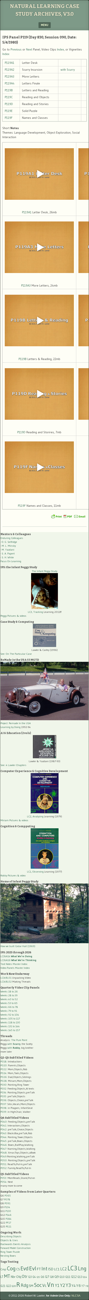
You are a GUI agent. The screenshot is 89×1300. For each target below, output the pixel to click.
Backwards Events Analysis (15, 1244)
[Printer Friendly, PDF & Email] (68, 516)
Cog (11, 1268)
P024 (3, 1073)
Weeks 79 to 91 (8, 1010)
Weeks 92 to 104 (9, 1014)
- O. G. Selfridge (8, 541)
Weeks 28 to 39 (8, 995)
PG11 (8, 1226)
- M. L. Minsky (8, 545)
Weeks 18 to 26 (9, 991)
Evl (32, 1268)
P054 (3, 1181)
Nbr (13, 1277)
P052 (3, 1168)
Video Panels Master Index (15, 967)
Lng (82, 1268)
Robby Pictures (8, 875)
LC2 (63, 1268)
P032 (3, 1088)
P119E (9, 111)
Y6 (78, 1285)
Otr (24, 1276)
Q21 (2, 1286)
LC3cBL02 (6, 981)
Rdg (24, 1285)
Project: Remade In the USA (15, 723)
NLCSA (76, 1295)
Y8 (86, 1286)
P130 (8, 1211)
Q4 (34, 1277)
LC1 (57, 1269)
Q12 (74, 1277)
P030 (3, 1084)
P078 (7, 1199)
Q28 (14, 1286)
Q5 (38, 1277)
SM (31, 1286)
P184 (8, 1218)
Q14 (85, 1277)
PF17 (8, 1222)
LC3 (72, 1268)
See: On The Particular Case (16, 653)
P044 (3, 1137)
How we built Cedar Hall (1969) (17, 946)
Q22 (8, 1286)
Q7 (47, 1277)
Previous (16, 49)
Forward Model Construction (15, 1248)
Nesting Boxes (8, 1255)
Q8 (52, 1277)
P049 (3, 1156)
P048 (3, 1152)
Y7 (83, 1286)
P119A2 (9, 70)
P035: (4, 1096)
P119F (9, 118)
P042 (3, 1129)
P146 (8, 1214)
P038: (3, 1107)
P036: (3, 1100)
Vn (50, 1285)
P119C (9, 97)
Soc (38, 1285)
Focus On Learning (10, 561)
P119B (9, 90)
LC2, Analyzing (35, 816)
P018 (3, 1061)
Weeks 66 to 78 (9, 1007)
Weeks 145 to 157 (10, 1030)
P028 (3, 1080)
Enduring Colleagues (11, 538)
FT (39, 1269)
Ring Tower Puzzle (10, 1251)
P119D (9, 104)
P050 (3, 1160)
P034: (3, 1092)
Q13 (79, 1277)
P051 (3, 1164)
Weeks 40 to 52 (9, 999)
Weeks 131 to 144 (10, 1026)
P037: (3, 1104)
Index (60, 49)
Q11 (67, 1277)
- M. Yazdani (7, 549)
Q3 (30, 1277)
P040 (3, 1121)
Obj (18, 1277)
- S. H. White (7, 557)
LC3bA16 (18, 960)
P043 (3, 1133)
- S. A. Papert (7, 553)
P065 (8, 1195)
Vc (44, 1285)
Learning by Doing (10, 727)
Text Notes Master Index (13, 964)
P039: (3, 1111)
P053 (3, 1177)
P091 (7, 1203)
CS (18, 1269)
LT (1, 1277)
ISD (50, 1269)
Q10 (62, 1277)
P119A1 (9, 63)
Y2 (62, 1285)
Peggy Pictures (8, 615)
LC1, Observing (35, 871)
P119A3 (9, 76)
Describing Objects (10, 1236)
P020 (3, 1065)
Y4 (74, 1285)
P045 (3, 1141)
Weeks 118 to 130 (10, 1022)
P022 (3, 1069)
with (13, 1043)
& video (21, 875)
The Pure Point (19, 1040)
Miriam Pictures (9, 820)
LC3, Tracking (35, 611)
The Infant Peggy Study (44, 571)
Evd (25, 1268)
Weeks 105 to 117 (10, 1018)
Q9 (56, 1276)
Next (29, 49)
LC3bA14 (16, 956)
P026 (3, 1077)
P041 (3, 1125)
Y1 (57, 1285)
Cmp (3, 1269)
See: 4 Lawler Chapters (13, 765)
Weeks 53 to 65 (8, 1003)
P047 (3, 1148)
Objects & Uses (9, 1240)
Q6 (42, 1277)
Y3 (68, 1285)
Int (44, 1268)
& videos (21, 615)
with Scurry (67, 70)
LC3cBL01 (5, 977)
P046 (3, 1144)
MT (7, 1276)
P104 (7, 1207)
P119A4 (9, 83)
